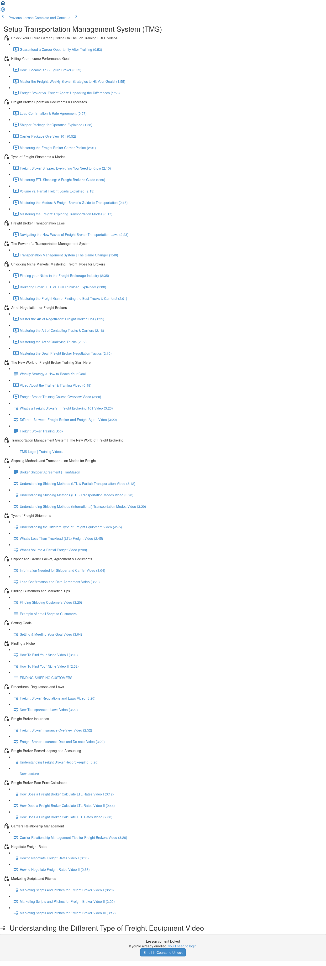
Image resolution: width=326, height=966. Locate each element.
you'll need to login (182, 946)
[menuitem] (3, 11)
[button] (3, 4)
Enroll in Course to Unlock (163, 952)
